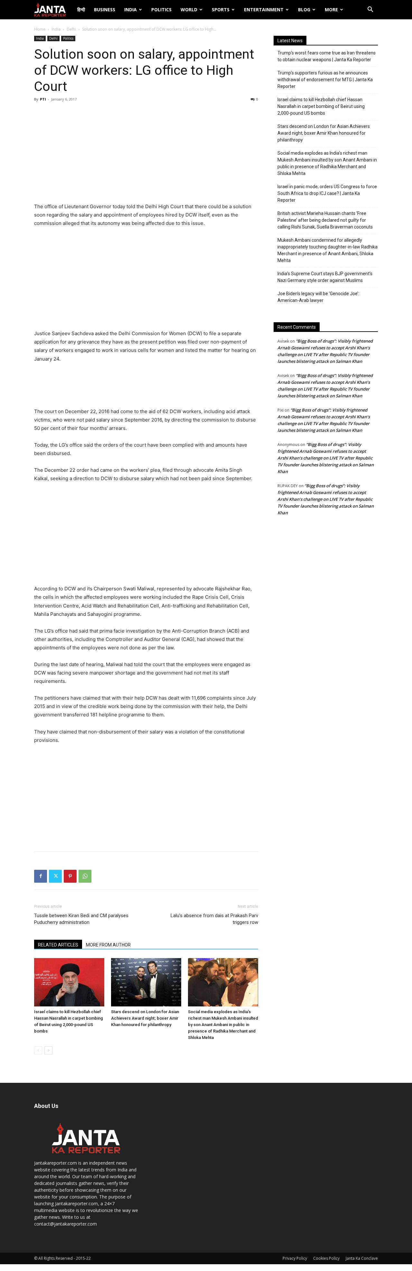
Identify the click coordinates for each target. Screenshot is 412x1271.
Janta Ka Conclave (362, 1258)
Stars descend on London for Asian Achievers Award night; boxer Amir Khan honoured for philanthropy (145, 1018)
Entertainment (264, 9)
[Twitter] (55, 876)
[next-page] (48, 1050)
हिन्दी (81, 9)
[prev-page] (38, 1050)
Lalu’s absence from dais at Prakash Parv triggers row (214, 919)
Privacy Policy (295, 1258)
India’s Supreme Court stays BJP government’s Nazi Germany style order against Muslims (324, 277)
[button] (370, 10)
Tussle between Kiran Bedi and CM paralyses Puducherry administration (81, 919)
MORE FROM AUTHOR (108, 944)
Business (104, 9)
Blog (304, 9)
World (189, 9)
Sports (220, 9)
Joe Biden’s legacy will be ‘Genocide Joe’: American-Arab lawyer (318, 297)
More (331, 9)
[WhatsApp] (85, 876)
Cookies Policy (326, 1258)
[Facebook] (40, 876)
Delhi (71, 29)
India (130, 9)
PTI (43, 99)
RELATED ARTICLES (58, 944)
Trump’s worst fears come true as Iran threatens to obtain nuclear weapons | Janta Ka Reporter (326, 56)
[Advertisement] (146, 154)
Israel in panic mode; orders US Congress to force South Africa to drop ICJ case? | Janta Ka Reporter (327, 193)
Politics (161, 9)
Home (39, 29)
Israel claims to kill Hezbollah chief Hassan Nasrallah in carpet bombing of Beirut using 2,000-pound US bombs (321, 106)
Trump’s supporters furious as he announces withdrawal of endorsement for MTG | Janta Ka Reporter (325, 79)
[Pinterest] (70, 876)
